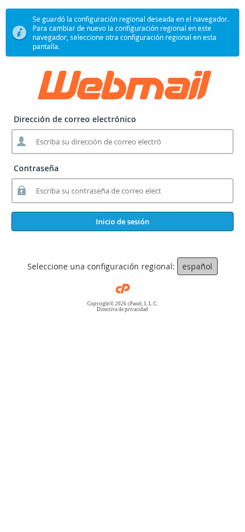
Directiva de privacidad (122, 309)
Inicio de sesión (122, 221)
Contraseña (36, 168)
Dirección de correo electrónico (75, 119)
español (197, 266)
